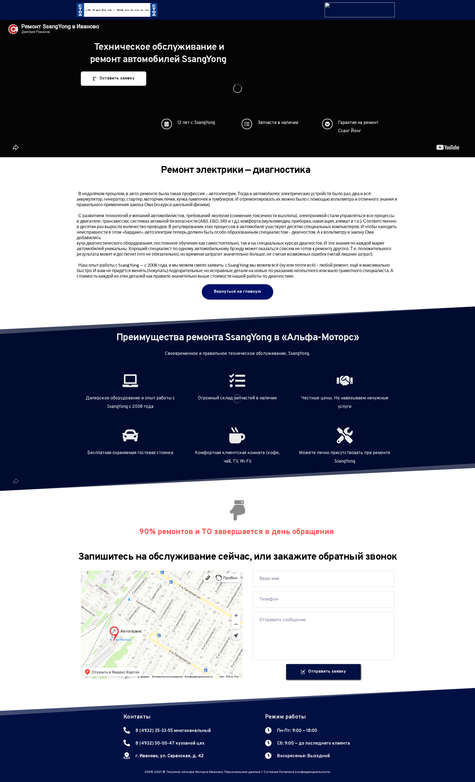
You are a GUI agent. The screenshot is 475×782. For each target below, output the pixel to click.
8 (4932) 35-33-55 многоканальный (173, 731)
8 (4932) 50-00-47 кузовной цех (170, 743)
